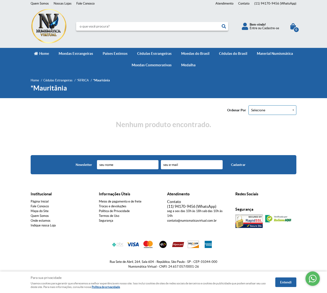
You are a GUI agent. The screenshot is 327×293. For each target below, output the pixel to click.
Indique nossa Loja (43, 225)
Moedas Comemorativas (152, 65)
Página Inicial (40, 201)
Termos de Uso (109, 216)
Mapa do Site (40, 211)
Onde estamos (41, 220)
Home (44, 53)
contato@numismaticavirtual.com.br (192, 220)
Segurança (106, 220)
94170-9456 (275, 3)
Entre (253, 28)
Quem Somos (40, 3)
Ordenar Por (236, 110)
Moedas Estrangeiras (76, 53)
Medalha (188, 65)
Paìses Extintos (115, 53)
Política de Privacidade (114, 211)
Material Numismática (275, 53)
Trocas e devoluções (112, 206)
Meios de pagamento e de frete (120, 201)
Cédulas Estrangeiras (154, 53)
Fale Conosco (85, 3)
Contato (243, 3)
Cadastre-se (270, 28)
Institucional (41, 194)
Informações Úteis (114, 194)
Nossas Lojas (63, 3)
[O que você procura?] (224, 26)
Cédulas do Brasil (233, 53)
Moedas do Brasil (195, 53)
